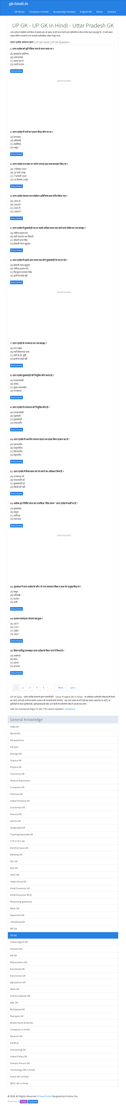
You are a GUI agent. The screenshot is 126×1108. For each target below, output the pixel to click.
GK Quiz (14, 746)
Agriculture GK (18, 982)
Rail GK (14, 868)
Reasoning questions (21, 901)
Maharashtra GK (18, 962)
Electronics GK (18, 975)
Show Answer (16, 71)
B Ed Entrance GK (19, 847)
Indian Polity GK (18, 1056)
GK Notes (20, 11)
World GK (15, 733)
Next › (61, 687)
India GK (14, 726)
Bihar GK (14, 908)
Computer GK (17, 787)
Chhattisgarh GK (19, 941)
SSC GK (14, 861)
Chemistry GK (17, 773)
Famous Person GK (20, 1063)
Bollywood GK (17, 1009)
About (99, 11)
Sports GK (15, 820)
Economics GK (17, 807)
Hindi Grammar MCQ (21, 894)
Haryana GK (16, 948)
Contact (111, 11)
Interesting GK (18, 1049)
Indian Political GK (20, 800)
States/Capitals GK (20, 995)
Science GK (16, 760)
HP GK (13, 955)
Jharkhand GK (17, 921)
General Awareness (20, 780)
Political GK (16, 794)
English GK (86, 11)
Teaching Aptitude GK (21, 834)
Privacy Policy (44, 1096)
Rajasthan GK (17, 915)
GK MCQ (14, 1042)
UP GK (13, 935)
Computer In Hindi (39, 11)
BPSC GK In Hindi (19, 1083)
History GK (16, 814)
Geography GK (17, 827)
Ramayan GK (17, 1016)
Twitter (23, 1101)
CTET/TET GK (17, 841)
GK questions (17, 740)
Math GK (14, 989)
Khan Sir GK (16, 1036)
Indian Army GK (18, 881)
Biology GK (16, 753)
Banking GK (16, 854)
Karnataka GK (17, 968)
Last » (73, 687)
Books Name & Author (21, 1022)
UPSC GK (14, 874)
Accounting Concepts (64, 11)
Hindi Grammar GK (20, 888)
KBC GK (14, 1002)
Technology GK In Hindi (22, 1069)
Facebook (70, 708)
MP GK (13, 928)
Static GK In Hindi (19, 1076)
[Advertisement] (64, 105)
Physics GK (16, 767)
